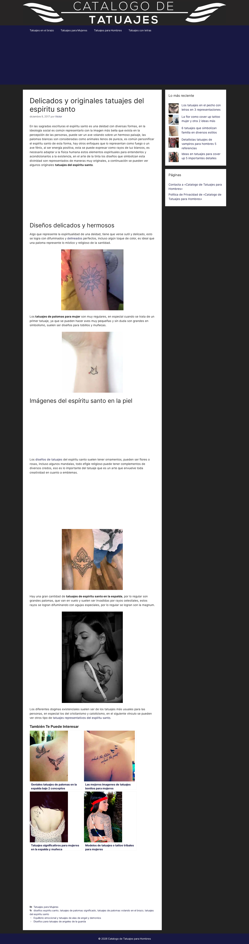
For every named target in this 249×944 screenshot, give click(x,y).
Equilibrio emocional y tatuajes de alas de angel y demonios (67, 917)
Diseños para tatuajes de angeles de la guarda (60, 921)
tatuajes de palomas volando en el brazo (120, 910)
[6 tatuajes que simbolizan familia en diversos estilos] (174, 132)
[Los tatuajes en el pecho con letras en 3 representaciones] (174, 109)
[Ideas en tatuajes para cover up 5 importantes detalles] (174, 157)
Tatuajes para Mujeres (74, 30)
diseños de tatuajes (48, 459)
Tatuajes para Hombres (108, 30)
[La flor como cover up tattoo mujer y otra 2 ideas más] (174, 120)
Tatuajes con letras (140, 30)
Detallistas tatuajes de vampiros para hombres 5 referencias (199, 144)
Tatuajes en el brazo (42, 30)
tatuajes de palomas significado (78, 910)
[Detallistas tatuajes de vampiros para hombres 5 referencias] (174, 143)
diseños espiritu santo (46, 910)
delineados (74, 238)
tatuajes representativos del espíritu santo (81, 718)
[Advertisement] (124, 61)
